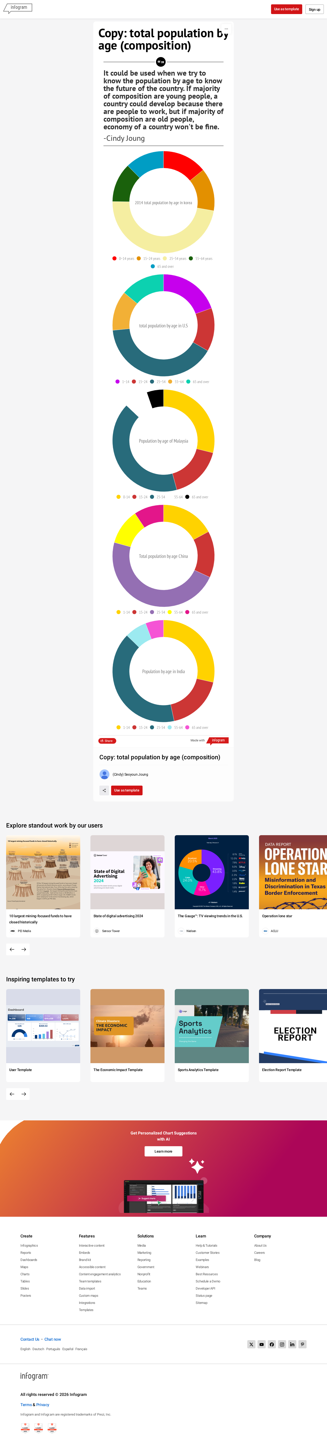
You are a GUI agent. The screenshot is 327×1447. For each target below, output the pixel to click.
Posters (25, 1295)
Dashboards (28, 1260)
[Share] (104, 790)
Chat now (52, 1339)
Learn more (163, 1151)
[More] (226, 29)
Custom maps (88, 1295)
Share (108, 741)
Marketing (144, 1253)
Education (144, 1281)
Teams (142, 1288)
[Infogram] (17, 9)
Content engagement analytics (100, 1274)
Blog (257, 1260)
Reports (25, 1253)
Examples (202, 1260)
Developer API (205, 1288)
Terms (26, 1404)
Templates (86, 1310)
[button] (124, 258)
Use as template (286, 9)
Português (53, 1349)
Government (145, 1267)
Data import (87, 1288)
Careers (259, 1253)
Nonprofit (143, 1274)
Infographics (29, 1245)
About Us (260, 1245)
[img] (183, 166)
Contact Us (29, 1339)
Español (67, 1349)
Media (141, 1245)
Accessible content (92, 1267)
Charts (24, 1274)
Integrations (87, 1303)
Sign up (314, 9)
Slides (24, 1288)
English (25, 1349)
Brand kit (85, 1260)
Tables (25, 1281)
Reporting (143, 1260)
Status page (204, 1295)
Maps (24, 1267)
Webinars (202, 1267)
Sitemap (201, 1303)
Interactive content (91, 1245)
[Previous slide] (12, 949)
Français (81, 1349)
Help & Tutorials (206, 1245)
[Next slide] (24, 949)
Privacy (42, 1404)
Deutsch (38, 1349)
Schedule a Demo (208, 1281)
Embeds (84, 1253)
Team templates (90, 1281)
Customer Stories (207, 1253)
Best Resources (207, 1274)
